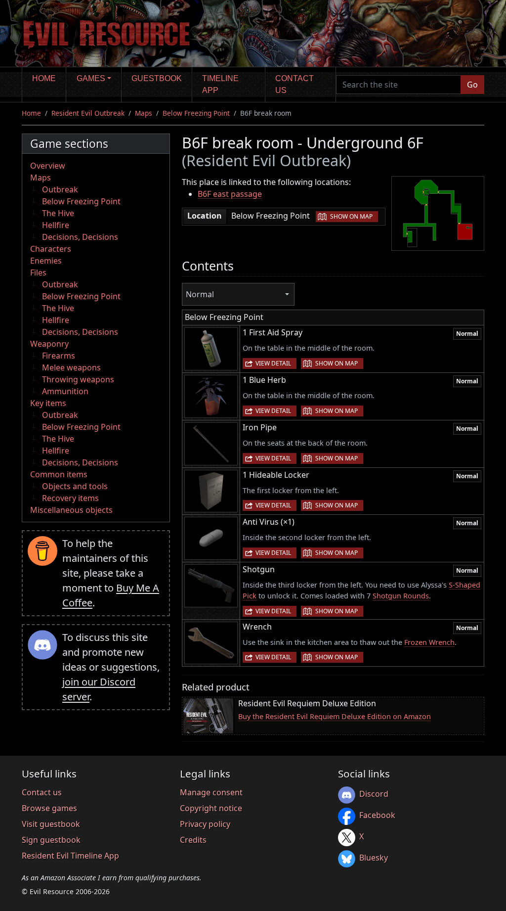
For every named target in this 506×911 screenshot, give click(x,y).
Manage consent (211, 792)
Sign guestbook (51, 839)
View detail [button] (273, 363)
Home (44, 78)
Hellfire (55, 225)
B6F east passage (230, 193)
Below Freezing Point (196, 113)
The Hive (58, 213)
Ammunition (65, 391)
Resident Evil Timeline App (70, 855)
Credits (193, 839)
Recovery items (70, 498)
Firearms (58, 355)
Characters (50, 248)
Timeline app (220, 84)
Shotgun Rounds (401, 595)
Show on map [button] (351, 216)
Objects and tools (75, 486)
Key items (48, 403)
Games (91, 78)
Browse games (49, 808)
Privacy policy (205, 824)
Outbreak (60, 189)
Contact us (294, 84)
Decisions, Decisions (80, 236)
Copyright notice (211, 808)
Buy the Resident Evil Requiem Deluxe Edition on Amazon (334, 716)
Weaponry (49, 343)
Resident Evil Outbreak (88, 113)
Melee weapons (71, 367)
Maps (143, 113)
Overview (47, 165)
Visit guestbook (51, 824)
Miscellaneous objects (71, 509)
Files (38, 272)
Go (472, 84)
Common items (58, 474)
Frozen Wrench (429, 642)
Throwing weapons (78, 379)
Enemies (46, 260)
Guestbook (156, 78)
